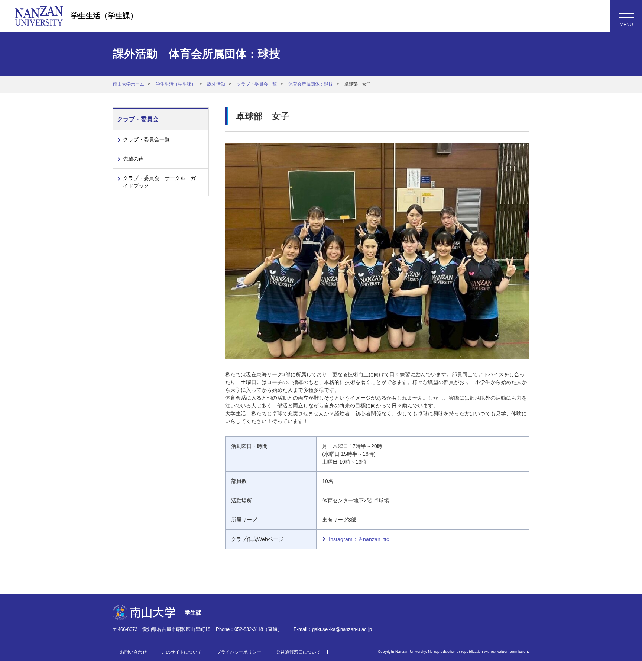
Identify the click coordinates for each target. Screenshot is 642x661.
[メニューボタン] (626, 16)
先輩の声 (133, 159)
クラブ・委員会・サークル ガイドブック (159, 182)
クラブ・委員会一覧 (257, 84)
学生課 (193, 612)
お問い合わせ (133, 652)
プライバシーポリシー (239, 652)
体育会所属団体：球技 (310, 84)
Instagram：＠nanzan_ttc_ (360, 539)
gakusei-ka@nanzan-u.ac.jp (342, 629)
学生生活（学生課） (104, 16)
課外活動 (216, 84)
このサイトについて (182, 652)
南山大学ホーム (128, 84)
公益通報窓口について (298, 652)
